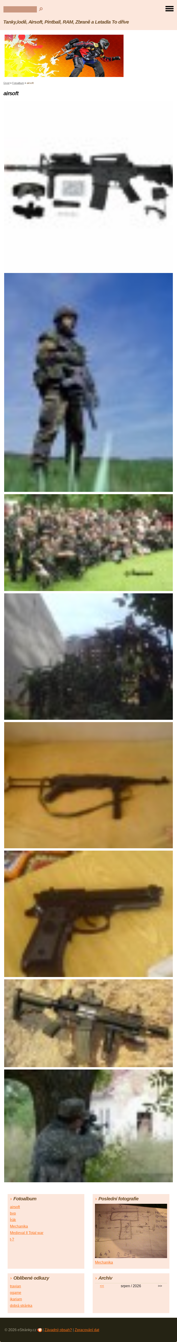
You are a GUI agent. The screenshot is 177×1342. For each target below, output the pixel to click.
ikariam (16, 1299)
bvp (13, 1213)
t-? (12, 1239)
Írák (13, 1220)
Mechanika (19, 1226)
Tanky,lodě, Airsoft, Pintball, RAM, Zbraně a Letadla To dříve (66, 22)
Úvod (6, 83)
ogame (15, 1293)
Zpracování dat (87, 1330)
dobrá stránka (21, 1306)
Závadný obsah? (58, 1330)
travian (15, 1286)
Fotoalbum (18, 83)
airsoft (15, 1207)
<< (102, 1286)
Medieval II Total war (26, 1233)
